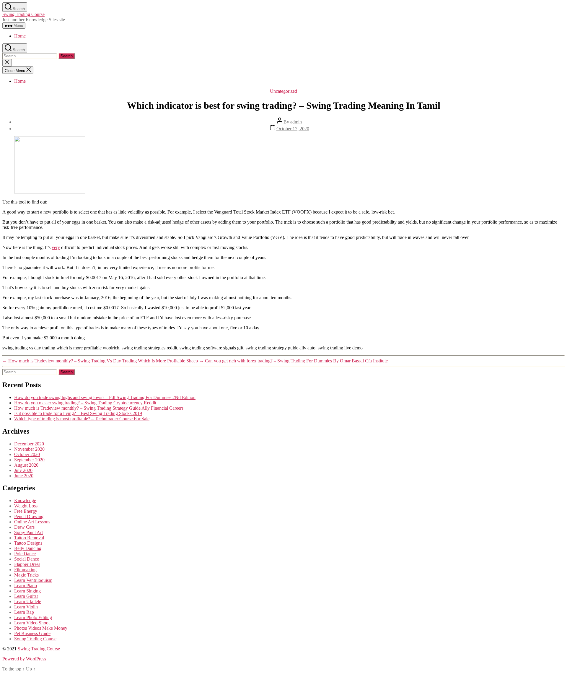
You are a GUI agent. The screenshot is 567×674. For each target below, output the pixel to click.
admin (296, 121)
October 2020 (27, 454)
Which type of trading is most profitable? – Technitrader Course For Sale (81, 418)
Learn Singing (27, 590)
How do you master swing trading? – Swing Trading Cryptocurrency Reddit (85, 402)
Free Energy (25, 511)
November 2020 (29, 449)
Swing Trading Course (23, 14)
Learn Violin (26, 606)
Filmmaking (25, 569)
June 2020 (23, 475)
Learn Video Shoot (32, 622)
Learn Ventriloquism (33, 580)
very (56, 247)
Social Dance (26, 558)
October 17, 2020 (292, 128)
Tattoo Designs (28, 543)
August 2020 (26, 465)
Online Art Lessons (32, 521)
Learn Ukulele (27, 601)
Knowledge (25, 500)
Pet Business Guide (32, 633)
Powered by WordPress (24, 658)
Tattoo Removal (29, 537)
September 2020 (29, 459)
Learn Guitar (26, 596)
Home (20, 35)
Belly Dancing (27, 548)
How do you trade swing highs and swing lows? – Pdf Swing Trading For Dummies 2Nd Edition (104, 397)
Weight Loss (26, 505)
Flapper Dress (27, 564)
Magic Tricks (26, 574)
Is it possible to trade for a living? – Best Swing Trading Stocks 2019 (78, 413)
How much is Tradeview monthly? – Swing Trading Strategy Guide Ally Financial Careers (98, 408)
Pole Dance (25, 553)
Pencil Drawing (28, 516)
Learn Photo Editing (33, 617)
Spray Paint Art (28, 532)
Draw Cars (24, 527)
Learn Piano (25, 585)
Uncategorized (283, 91)
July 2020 (23, 470)
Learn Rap (24, 612)
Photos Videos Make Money (40, 628)
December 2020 (29, 443)
